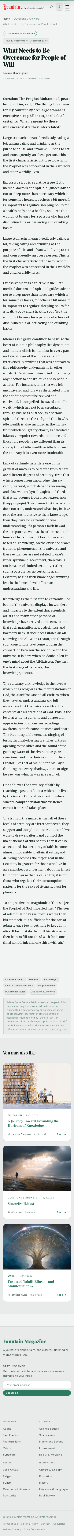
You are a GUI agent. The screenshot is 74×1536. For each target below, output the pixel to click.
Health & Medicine (50, 1454)
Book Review (47, 1495)
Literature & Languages (53, 1489)
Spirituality (10, 1495)
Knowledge (50, 979)
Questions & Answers (43, 991)
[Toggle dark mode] (59, 7)
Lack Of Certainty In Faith (19, 985)
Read (60, 1134)
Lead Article (10, 1469)
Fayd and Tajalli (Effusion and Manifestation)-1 (31, 1283)
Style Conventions (35, 1529)
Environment (47, 1448)
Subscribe (12, 1392)
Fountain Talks (12, 1441)
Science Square (49, 1428)
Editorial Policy (29, 1523)
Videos (7, 1448)
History (43, 1482)
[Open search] (51, 7)
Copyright (59, 1523)
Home (6, 18)
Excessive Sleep (14, 979)
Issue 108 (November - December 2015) (26, 40)
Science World (48, 1435)
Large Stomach (46, 985)
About (7, 1428)
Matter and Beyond (51, 1441)
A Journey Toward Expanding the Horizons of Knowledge (33, 1123)
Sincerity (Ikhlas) (21, 1203)
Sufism (7, 1482)
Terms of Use (10, 1523)
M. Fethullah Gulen (15, 991)
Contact (45, 1523)
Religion (8, 1476)
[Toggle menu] (67, 7)
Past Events (10, 1435)
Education (45, 1476)
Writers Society (12, 1529)
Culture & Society (50, 1469)
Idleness (34, 979)
